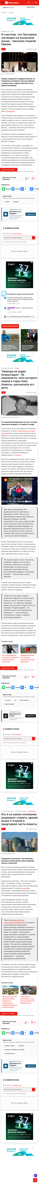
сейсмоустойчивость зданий (14, 1049)
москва (16, 201)
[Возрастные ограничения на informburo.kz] (28, 2)
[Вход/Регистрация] (32, 2)
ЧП (15, 700)
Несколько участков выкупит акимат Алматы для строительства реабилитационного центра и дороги (9, 1001)
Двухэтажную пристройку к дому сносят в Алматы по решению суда (27, 999)
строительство (10, 1053)
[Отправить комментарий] (33, 237)
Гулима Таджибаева (20, 811)
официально (32, 811)
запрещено (25, 888)
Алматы (21, 1045)
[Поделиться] (35, 1180)
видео (17, 368)
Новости (11, 12)
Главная (3, 12)
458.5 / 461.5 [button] (8, 7)
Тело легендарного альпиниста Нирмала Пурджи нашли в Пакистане (10, 658)
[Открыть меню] (3, 2)
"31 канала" (17, 455)
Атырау (7, 201)
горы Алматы (24, 700)
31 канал (8, 700)
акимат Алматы (10, 1045)
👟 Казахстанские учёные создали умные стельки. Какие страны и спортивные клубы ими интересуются (20, 299)
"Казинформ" (10, 111)
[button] (32, 7)
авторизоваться (17, 233)
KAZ (36, 2)
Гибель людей (9, 704)
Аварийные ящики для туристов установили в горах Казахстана (27, 658)
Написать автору (32, 49)
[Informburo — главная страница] (12, 2)
